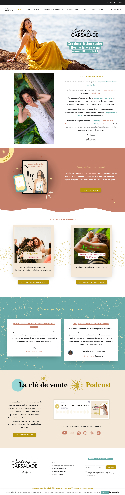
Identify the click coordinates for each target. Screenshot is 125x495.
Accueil (20, 9)
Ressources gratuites (73, 9)
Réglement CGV (60, 471)
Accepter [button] (105, 492)
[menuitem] (110, 2)
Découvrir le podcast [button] (24, 434)
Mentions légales (60, 468)
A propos (93, 9)
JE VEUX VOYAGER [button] (92, 190)
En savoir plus (114, 492)
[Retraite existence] (33, 251)
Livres (85, 9)
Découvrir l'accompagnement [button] (34, 282)
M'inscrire (111, 467)
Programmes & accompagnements (54, 9)
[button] (112, 9)
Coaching (37, 9)
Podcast (28, 9)
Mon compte (58, 474)
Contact (102, 9)
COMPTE (119, 2)
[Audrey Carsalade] (8, 9)
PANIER (110, 2)
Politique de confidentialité (64, 466)
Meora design (88, 488)
